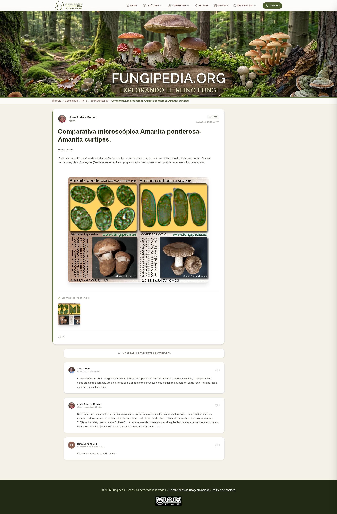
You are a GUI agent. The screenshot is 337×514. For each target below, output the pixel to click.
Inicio (133, 5)
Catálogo (153, 5)
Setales (203, 5)
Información (245, 5)
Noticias (222, 5)
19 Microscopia (99, 100)
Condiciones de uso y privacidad (189, 490)
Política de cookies (223, 490)
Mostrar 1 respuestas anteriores (147, 353)
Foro (84, 100)
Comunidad (179, 5)
